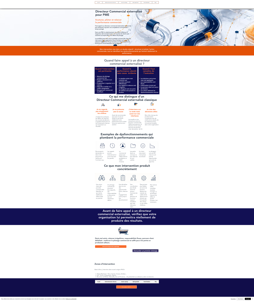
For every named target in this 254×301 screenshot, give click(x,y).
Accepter (248, 299)
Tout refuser (240, 299)
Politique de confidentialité (71, 299)
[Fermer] (252, 299)
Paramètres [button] (233, 299)
